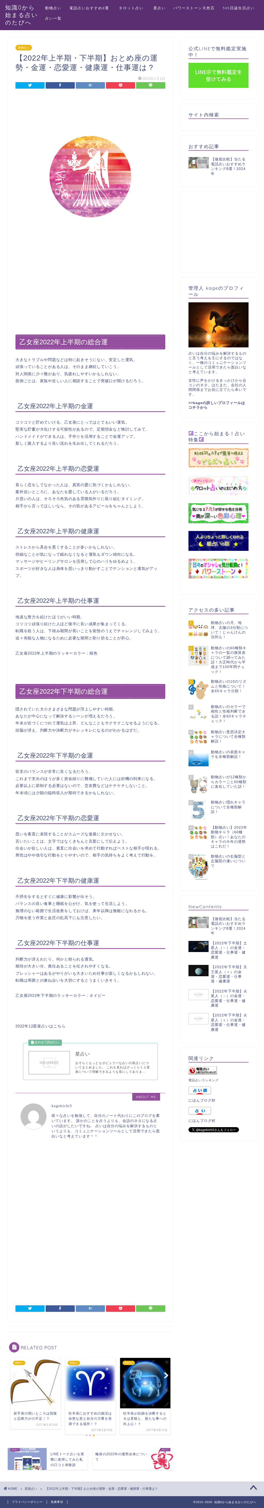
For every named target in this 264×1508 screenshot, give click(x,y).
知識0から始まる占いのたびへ (21, 15)
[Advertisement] (90, 107)
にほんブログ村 (202, 1100)
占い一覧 (53, 18)
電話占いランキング (203, 1080)
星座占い (23, 47)
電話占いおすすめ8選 (89, 8)
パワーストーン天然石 (194, 8)
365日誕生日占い (238, 8)
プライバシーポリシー (27, 1501)
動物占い (53, 8)
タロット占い (133, 8)
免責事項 (57, 1501)
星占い (159, 8)
